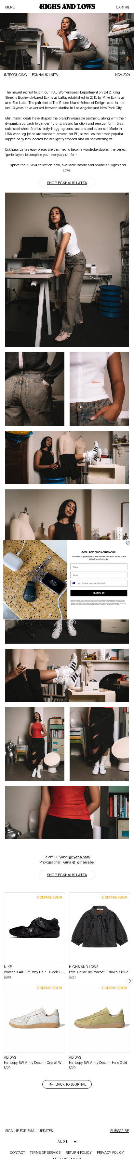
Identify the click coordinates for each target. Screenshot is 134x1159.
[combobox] (76, 583)
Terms (118, 605)
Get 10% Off (98, 593)
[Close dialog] (127, 542)
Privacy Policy (111, 605)
